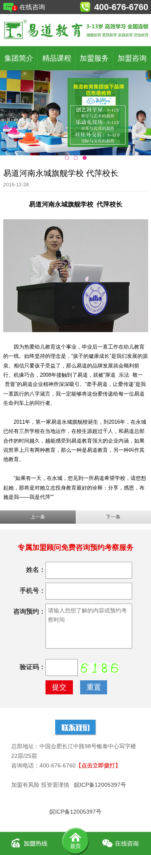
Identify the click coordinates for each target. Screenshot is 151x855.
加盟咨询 (132, 58)
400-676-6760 (121, 7)
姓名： (36, 569)
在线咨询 (32, 7)
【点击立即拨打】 (98, 765)
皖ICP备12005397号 (100, 785)
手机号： (33, 590)
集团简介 (18, 58)
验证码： (33, 666)
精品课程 (56, 58)
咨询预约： (29, 611)
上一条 (38, 517)
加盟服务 (94, 58)
